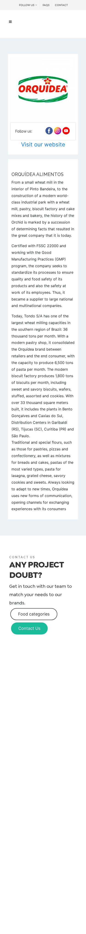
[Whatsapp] (66, 130)
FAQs (46, 5)
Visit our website (43, 144)
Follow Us (26, 5)
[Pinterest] (57, 130)
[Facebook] (49, 130)
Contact (61, 5)
